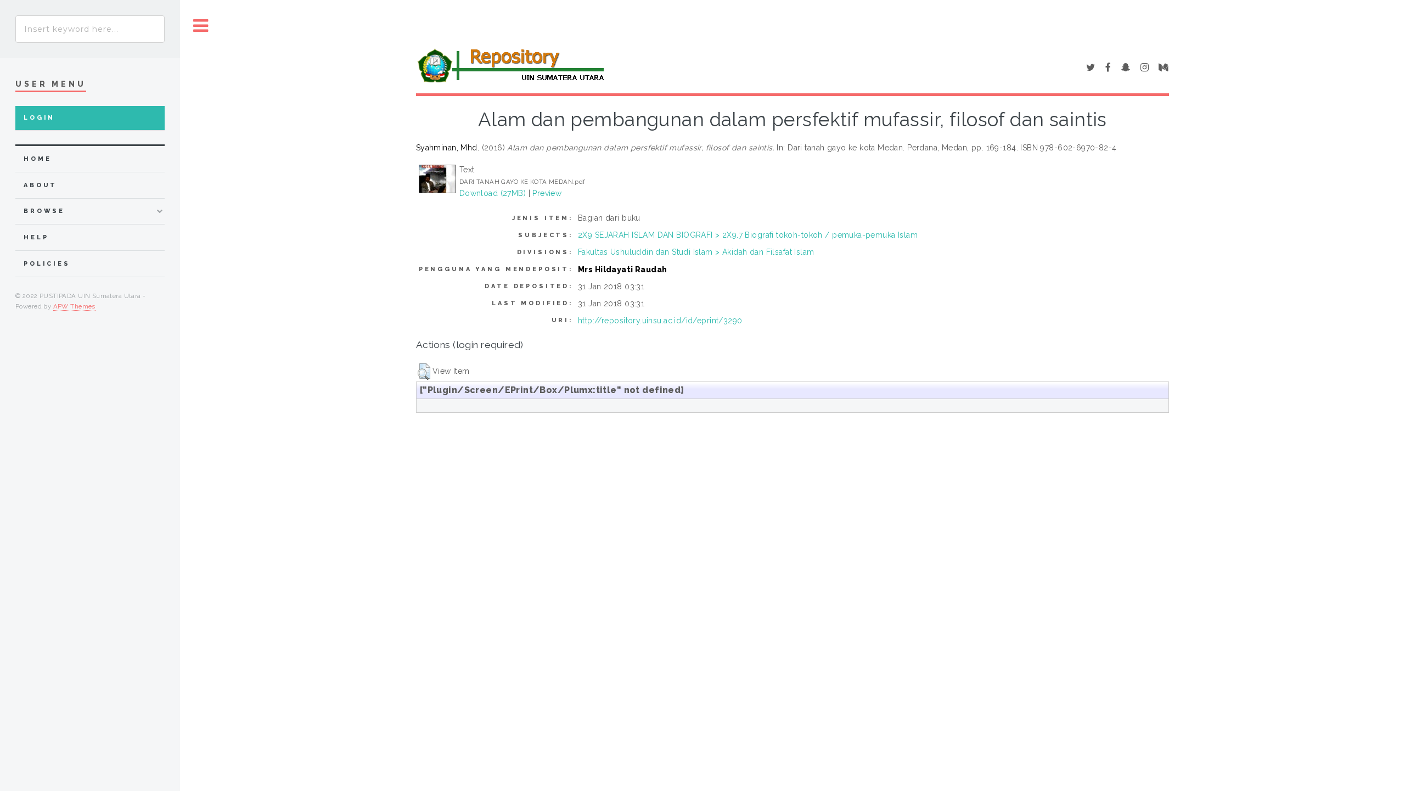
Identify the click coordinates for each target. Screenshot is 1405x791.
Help (36, 237)
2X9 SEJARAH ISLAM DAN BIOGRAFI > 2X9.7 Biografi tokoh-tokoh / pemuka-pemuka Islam (748, 235)
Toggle (201, 26)
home (37, 158)
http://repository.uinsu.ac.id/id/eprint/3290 (660, 320)
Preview (546, 193)
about (40, 185)
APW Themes (74, 306)
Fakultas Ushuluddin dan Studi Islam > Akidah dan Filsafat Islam (696, 252)
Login (39, 117)
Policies (47, 263)
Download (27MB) (492, 193)
